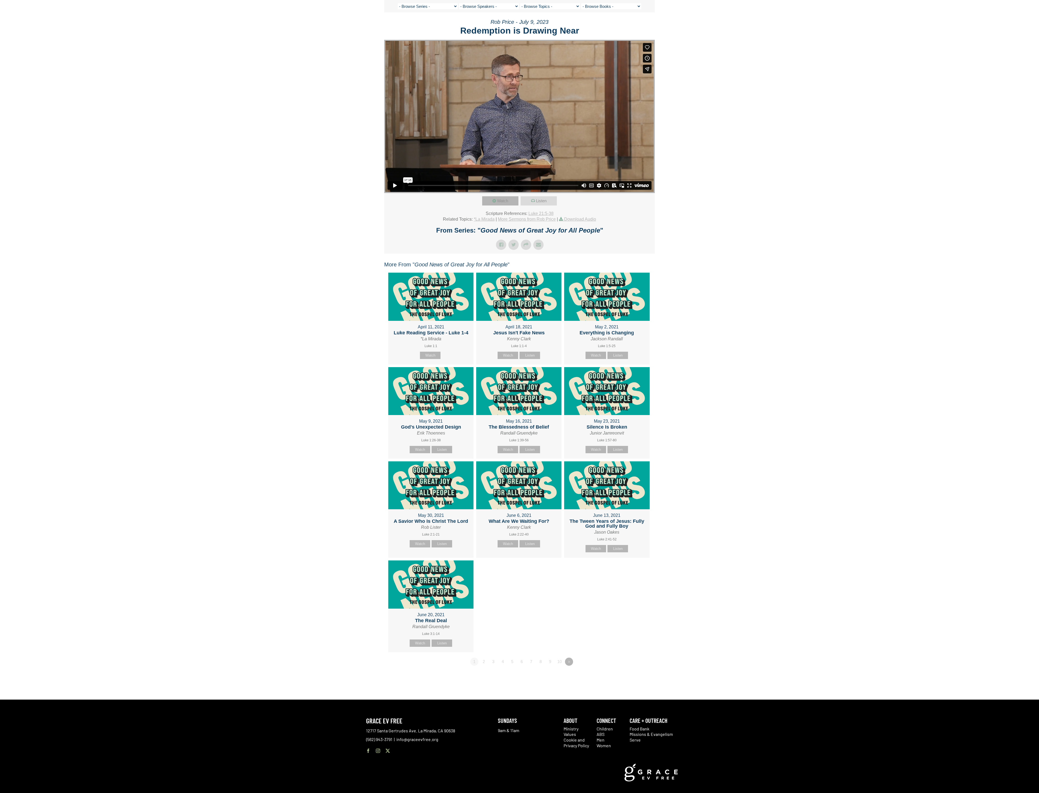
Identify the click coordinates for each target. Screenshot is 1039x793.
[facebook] (368, 751)
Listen (541, 200)
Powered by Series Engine (635, 676)
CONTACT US (944, 24)
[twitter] (388, 751)
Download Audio (580, 219)
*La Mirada (484, 219)
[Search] (980, 25)
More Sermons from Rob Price (527, 219)
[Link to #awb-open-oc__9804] (1005, 24)
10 (559, 661)
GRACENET (966, 24)
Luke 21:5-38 (541, 213)
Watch (502, 200)
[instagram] (378, 751)
